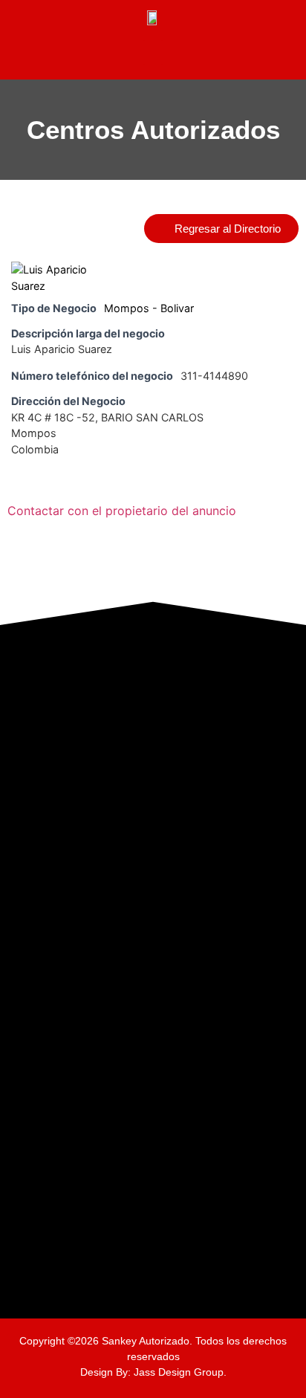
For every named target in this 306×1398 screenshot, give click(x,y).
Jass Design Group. (180, 1372)
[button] (153, 52)
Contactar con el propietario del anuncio (121, 510)
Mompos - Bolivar (149, 308)
